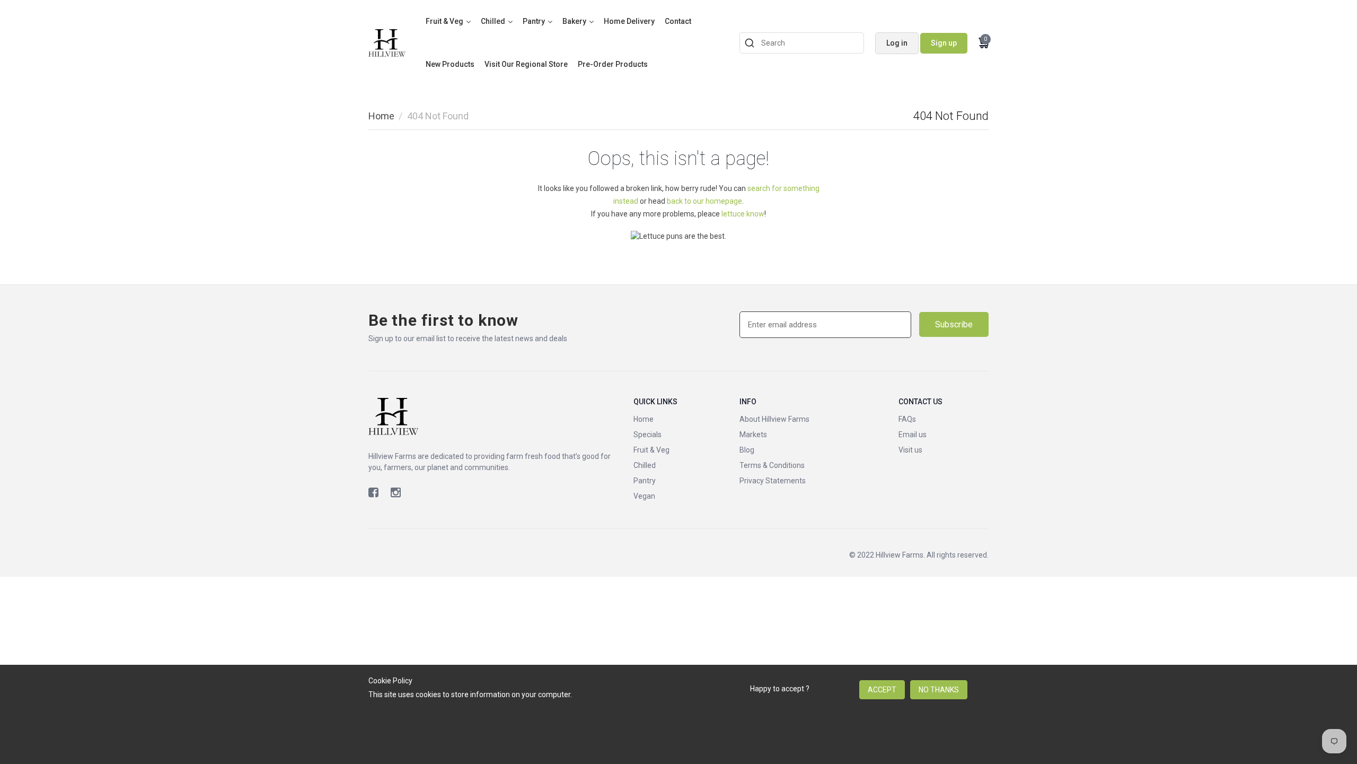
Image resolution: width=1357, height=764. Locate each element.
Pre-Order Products (613, 64)
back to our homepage (704, 201)
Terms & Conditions (772, 465)
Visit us (910, 450)
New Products (450, 64)
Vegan (644, 496)
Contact (678, 21)
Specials (647, 434)
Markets (753, 434)
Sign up (944, 43)
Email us (912, 434)
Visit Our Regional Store (526, 64)
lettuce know (742, 214)
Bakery (574, 21)
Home (381, 115)
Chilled (493, 21)
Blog (746, 450)
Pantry (534, 21)
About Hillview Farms (774, 419)
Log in (896, 43)
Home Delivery (629, 21)
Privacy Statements (772, 480)
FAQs (907, 419)
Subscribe (954, 324)
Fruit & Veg (444, 21)
